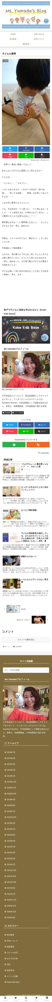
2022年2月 (11, 859)
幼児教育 (7, 413)
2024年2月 (11, 770)
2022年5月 (11, 841)
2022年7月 (11, 829)
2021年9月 (11, 888)
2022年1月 (11, 864)
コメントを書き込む (26, 639)
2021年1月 (11, 894)
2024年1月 (11, 776)
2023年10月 (11, 794)
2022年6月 (11, 835)
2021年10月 (11, 882)
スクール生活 (18, 413)
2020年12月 (11, 900)
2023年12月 (11, 782)
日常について (12, 941)
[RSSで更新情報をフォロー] (38, 444)
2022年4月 (11, 847)
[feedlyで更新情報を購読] (14, 444)
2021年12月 (11, 870)
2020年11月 (11, 906)
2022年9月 (11, 823)
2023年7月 (11, 811)
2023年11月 (11, 788)
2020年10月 (11, 912)
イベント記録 (12, 976)
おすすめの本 (12, 958)
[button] (47, 670)
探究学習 (10, 970)
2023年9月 (11, 799)
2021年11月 (11, 876)
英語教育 (10, 947)
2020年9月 (11, 917)
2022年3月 (11, 853)
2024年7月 (11, 752)
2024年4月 (11, 758)
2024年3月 (11, 764)
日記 (9, 964)
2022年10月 (11, 817)
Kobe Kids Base (13, 982)
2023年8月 (11, 805)
